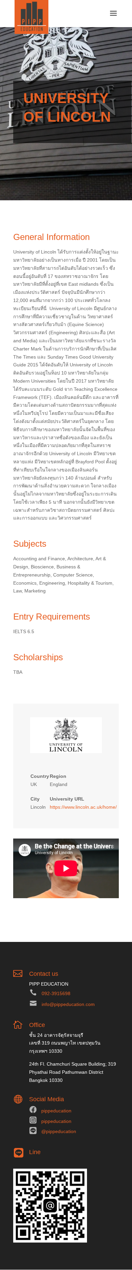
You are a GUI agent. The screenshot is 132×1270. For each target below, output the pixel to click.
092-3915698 (56, 993)
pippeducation (56, 1110)
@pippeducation (58, 1131)
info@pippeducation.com (68, 1004)
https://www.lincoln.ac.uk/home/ (83, 807)
